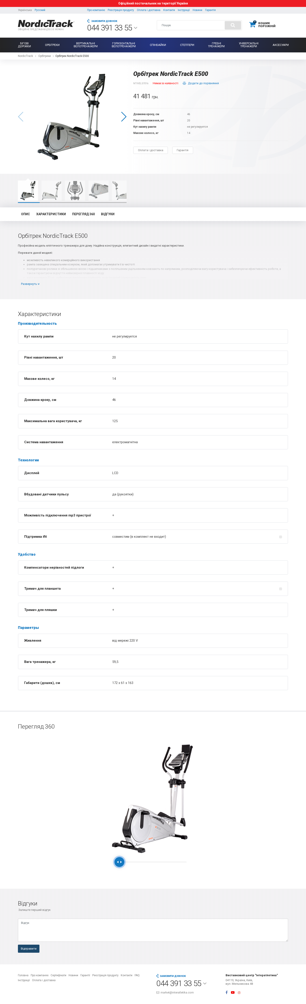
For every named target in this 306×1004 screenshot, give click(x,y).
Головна (23, 975)
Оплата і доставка (148, 10)
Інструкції (184, 10)
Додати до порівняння (203, 83)
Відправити (29, 948)
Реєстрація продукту (121, 10)
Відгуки (107, 214)
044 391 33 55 (110, 28)
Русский (40, 10)
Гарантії (85, 975)
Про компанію (96, 10)
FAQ (137, 975)
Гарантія (210, 10)
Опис (25, 214)
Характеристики (51, 214)
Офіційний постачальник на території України (153, 3)
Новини (197, 10)
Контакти (169, 10)
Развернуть (29, 284)
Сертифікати (58, 975)
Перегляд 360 (83, 214)
